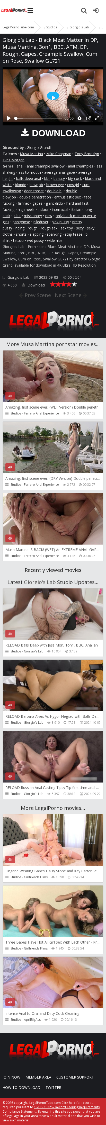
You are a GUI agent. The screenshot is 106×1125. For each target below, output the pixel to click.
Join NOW (11, 1077)
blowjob (36, 184)
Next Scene (69, 295)
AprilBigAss (32, 1019)
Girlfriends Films (36, 877)
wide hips (55, 240)
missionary (33, 215)
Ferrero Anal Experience (41, 413)
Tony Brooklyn (87, 153)
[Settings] (79, 118)
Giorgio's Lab (18, 277)
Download (35, 285)
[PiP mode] (88, 118)
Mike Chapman (58, 153)
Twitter (53, 1087)
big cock (75, 178)
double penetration (35, 197)
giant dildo (54, 203)
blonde (20, 184)
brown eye (55, 184)
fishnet (23, 203)
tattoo (18, 240)
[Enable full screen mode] (97, 118)
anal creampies (80, 166)
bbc (47, 178)
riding (19, 228)
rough (33, 228)
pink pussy (60, 221)
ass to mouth (30, 172)
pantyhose (21, 221)
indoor (43, 209)
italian (76, 209)
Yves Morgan (13, 159)
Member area (38, 1077)
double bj (55, 190)
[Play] (9, 118)
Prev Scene (37, 295)
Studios (16, 413)
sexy (80, 228)
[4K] (53, 639)
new (48, 215)
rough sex (49, 228)
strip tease (73, 234)
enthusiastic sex (67, 197)
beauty (59, 178)
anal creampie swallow (46, 166)
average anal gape (59, 172)
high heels (26, 209)
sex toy (67, 228)
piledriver (40, 221)
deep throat (34, 190)
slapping (36, 234)
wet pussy (35, 240)
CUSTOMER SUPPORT (75, 1077)
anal (19, 166)
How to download (21, 1087)
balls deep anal (28, 178)
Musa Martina (31, 153)
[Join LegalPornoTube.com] (96, 10)
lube (17, 215)
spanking (54, 234)
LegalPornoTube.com (14, 10)
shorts (21, 234)
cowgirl (73, 184)
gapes (37, 203)
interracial (60, 209)
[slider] (38, 118)
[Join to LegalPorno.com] (53, 332)
